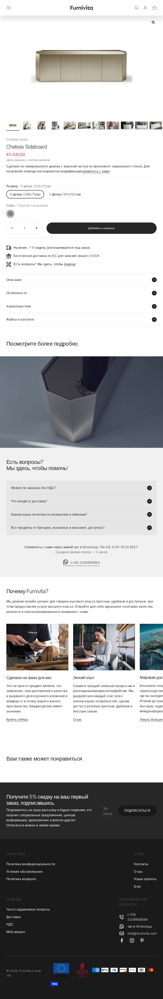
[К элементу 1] (12, 126)
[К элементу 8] (113, 126)
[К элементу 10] (141, 126)
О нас (77, 719)
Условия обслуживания (24, 872)
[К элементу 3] (41, 126)
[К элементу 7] (98, 126)
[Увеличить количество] (36, 228)
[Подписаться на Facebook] (121, 940)
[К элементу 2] (27, 126)
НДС (10, 924)
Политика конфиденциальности (30, 864)
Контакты (141, 864)
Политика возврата (21, 879)
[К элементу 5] (70, 126)
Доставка (13, 917)
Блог (137, 886)
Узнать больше (151, 719)
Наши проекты (145, 879)
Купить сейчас (17, 719)
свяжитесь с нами (96, 171)
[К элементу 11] (155, 126)
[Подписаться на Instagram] (132, 940)
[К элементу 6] (84, 126)
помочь (69, 264)
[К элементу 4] (55, 126)
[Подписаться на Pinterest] (142, 940)
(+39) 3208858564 (85, 563)
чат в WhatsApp (140, 926)
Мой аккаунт (15, 932)
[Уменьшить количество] (12, 228)
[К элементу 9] (127, 126)
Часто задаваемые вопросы (28, 909)
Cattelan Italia (17, 139)
